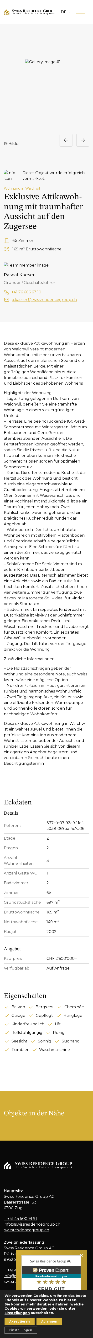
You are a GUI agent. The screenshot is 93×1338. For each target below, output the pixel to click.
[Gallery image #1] (46, 82)
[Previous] (66, 140)
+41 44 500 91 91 (20, 1218)
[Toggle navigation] (80, 12)
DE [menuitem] (64, 12)
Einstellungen (17, 1313)
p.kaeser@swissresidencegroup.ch (44, 299)
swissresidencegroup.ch (26, 1230)
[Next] (82, 140)
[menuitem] (65, 12)
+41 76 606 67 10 (26, 292)
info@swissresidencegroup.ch (32, 1224)
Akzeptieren (19, 1321)
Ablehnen (49, 1321)
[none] (65, 12)
